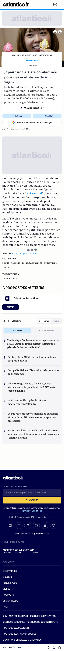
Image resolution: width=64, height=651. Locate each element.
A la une (15, 55)
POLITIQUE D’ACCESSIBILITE (16, 628)
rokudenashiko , (12, 262)
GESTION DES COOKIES (14, 622)
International (45, 55)
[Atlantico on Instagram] (45, 525)
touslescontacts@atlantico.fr (32, 534)
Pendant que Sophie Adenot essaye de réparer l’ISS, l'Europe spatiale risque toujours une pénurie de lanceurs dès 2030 (33, 344)
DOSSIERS (7, 577)
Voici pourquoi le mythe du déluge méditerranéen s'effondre (27, 402)
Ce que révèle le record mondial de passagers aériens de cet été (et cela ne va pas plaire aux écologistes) (33, 417)
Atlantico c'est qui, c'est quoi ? (18, 550)
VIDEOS (6, 589)
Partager (19, 116)
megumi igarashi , (33, 262)
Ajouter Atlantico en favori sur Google (34, 122)
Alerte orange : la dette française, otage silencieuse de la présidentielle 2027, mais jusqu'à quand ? (31, 387)
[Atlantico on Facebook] (27, 525)
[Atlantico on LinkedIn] (36, 525)
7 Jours (55, 321)
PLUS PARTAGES (46, 330)
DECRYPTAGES (10, 571)
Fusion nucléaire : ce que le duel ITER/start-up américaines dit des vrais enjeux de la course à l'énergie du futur (34, 434)
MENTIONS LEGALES (18, 616)
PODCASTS (8, 594)
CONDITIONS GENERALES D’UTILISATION (22, 639)
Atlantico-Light (29, 55)
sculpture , (50, 262)
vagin (5, 267)
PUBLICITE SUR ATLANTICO (43, 616)
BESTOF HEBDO (10, 600)
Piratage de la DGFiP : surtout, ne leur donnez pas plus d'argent (33, 359)
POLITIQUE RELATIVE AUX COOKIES (19, 634)
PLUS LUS (17, 330)
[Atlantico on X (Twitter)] (19, 525)
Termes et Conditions (32, 510)
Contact (36, 552)
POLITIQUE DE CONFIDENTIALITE (42, 622)
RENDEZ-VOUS (10, 583)
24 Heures (44, 321)
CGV (5, 616)
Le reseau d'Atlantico (13, 552)
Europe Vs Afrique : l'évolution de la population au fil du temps (34, 372)
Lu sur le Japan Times (24, 253)
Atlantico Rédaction (33, 108)
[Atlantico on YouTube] (53, 525)
